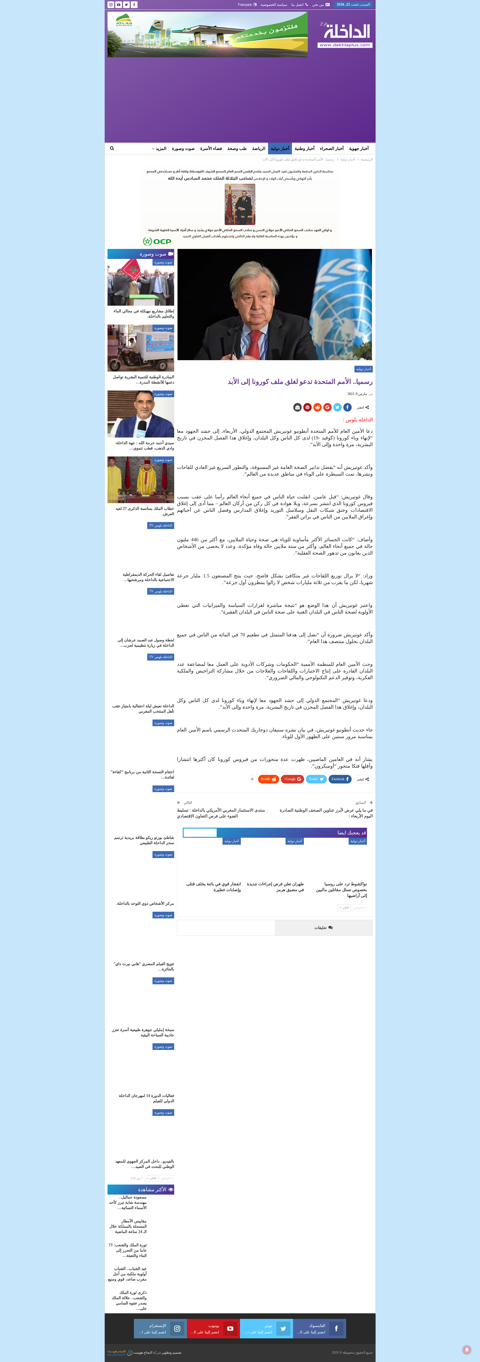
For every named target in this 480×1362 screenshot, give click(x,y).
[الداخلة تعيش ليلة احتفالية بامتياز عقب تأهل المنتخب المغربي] (141, 677)
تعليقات (320, 928)
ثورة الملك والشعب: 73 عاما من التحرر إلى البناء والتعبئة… (128, 1250)
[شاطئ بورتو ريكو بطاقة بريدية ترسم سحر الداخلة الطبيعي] (141, 808)
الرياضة (258, 148)
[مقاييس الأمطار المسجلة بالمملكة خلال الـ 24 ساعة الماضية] (162, 1227)
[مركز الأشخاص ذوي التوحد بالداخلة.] (141, 874)
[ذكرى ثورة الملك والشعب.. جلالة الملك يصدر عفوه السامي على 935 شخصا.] (162, 1299)
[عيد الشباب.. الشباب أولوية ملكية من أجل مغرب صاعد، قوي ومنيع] (162, 1275)
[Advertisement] (240, 99)
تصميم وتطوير (171, 1352)
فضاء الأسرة (211, 148)
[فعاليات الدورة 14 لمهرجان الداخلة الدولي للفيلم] (141, 1066)
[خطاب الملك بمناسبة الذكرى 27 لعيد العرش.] (141, 479)
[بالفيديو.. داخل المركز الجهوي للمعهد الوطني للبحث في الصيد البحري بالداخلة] (141, 1132)
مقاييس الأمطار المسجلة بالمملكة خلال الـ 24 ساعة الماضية (128, 1226)
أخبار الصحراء (332, 148)
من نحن (318, 5)
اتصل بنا (297, 5)
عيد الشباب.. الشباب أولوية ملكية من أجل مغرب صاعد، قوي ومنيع (127, 1274)
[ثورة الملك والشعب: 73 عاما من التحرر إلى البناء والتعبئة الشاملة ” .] (162, 1251)
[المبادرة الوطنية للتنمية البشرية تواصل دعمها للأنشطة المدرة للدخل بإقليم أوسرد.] (141, 348)
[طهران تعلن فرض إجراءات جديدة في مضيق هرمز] (275, 858)
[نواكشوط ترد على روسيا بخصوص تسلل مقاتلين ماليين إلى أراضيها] (338, 858)
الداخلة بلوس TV (160, 525)
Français (245, 5)
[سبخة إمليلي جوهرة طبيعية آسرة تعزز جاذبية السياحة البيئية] (141, 1000)
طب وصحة (237, 148)
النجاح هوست (142, 1352)
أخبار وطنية (304, 148)
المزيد (161, 148)
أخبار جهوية (359, 148)
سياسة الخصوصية (274, 5)
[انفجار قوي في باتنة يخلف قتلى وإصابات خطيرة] (212, 858)
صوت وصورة (183, 148)
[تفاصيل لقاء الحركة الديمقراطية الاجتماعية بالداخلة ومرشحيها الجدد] (141, 545)
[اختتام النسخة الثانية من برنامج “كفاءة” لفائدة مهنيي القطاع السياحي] (141, 743)
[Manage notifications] (466, 1349)
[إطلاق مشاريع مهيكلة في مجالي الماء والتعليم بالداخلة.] (141, 282)
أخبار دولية (280, 148)
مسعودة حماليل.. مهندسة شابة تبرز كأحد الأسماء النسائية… (128, 1202)
